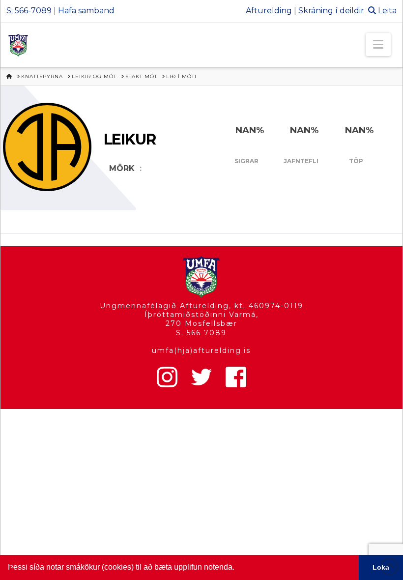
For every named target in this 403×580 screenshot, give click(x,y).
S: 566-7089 (29, 10)
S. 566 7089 (201, 332)
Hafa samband (86, 10)
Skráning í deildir (331, 10)
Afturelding (269, 10)
